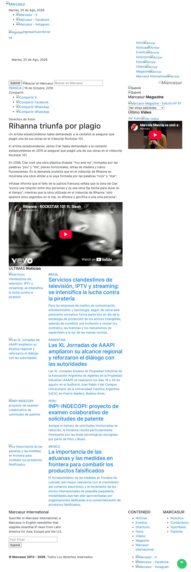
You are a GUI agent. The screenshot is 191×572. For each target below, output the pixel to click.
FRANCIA (15, 88)
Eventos (142, 52)
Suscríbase (178, 527)
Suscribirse (42, 32)
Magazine (143, 71)
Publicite (176, 531)
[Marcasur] (15, 4)
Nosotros (177, 518)
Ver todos (135, 118)
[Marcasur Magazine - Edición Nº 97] (154, 103)
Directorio (143, 57)
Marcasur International (152, 76)
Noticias (142, 47)
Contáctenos (179, 522)
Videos (141, 66)
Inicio (140, 42)
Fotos (140, 62)
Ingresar (29, 32)
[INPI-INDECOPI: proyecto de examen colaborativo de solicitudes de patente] (26, 407)
